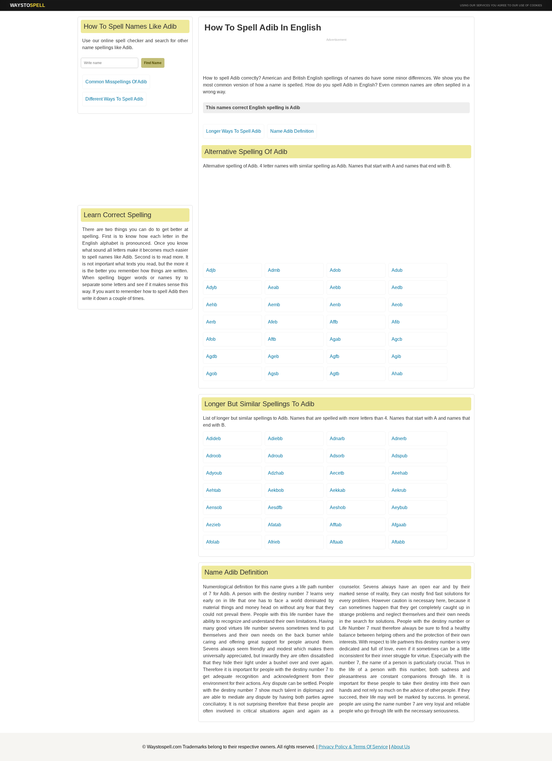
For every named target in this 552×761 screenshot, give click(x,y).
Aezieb (213, 524)
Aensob (214, 507)
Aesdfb (275, 507)
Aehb (211, 304)
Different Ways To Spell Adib (114, 99)
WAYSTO (27, 5)
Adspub (399, 455)
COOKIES (536, 5)
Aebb (335, 287)
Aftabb (398, 542)
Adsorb (337, 455)
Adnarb (337, 438)
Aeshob (338, 507)
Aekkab (337, 490)
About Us (400, 746)
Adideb (213, 438)
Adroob (213, 455)
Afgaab (399, 524)
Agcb (397, 339)
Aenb (335, 304)
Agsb (273, 373)
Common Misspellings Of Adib (116, 81)
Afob (211, 339)
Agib (396, 356)
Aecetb (337, 473)
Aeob (397, 304)
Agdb (211, 356)
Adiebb (275, 438)
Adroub (275, 455)
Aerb (211, 321)
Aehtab (213, 490)
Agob (211, 373)
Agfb (334, 356)
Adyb (211, 287)
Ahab (397, 373)
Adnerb (399, 438)
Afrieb (274, 542)
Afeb (272, 321)
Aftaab (336, 542)
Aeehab (400, 473)
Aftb (272, 339)
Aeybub (399, 507)
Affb (334, 321)
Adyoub (214, 473)
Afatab (274, 524)
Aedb (397, 287)
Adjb (211, 270)
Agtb (334, 373)
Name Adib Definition (292, 131)
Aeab (273, 287)
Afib (396, 321)
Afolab (212, 542)
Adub (397, 270)
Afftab (336, 524)
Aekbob (276, 490)
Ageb (273, 356)
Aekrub (399, 490)
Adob (335, 270)
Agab (335, 339)
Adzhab (276, 473)
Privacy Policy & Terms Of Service (353, 746)
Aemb (274, 304)
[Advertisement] (336, 55)
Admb (274, 270)
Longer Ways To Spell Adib (233, 131)
